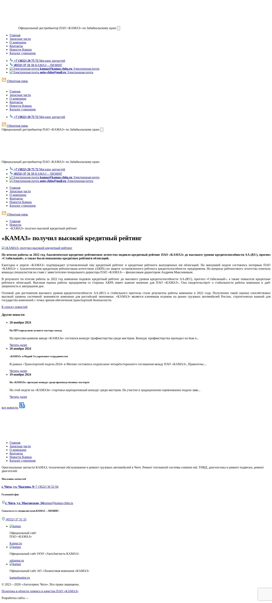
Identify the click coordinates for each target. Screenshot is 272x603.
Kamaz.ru (16, 543)
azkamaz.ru (17, 560)
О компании (18, 42)
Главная (15, 35)
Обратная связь (17, 81)
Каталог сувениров (23, 53)
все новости (10, 407)
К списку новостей (14, 307)
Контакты (16, 46)
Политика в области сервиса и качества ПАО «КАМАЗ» (40, 591)
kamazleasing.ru (20, 577)
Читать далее (18, 345)
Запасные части (20, 38)
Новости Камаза (21, 49)
